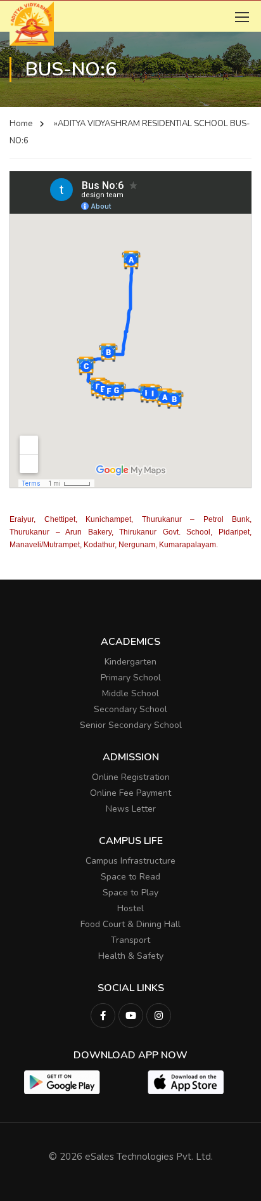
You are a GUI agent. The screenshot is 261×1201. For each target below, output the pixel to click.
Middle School (130, 693)
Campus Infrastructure (130, 861)
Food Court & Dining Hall (130, 924)
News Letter (131, 809)
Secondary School (130, 709)
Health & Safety (130, 956)
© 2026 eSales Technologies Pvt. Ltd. (131, 1156)
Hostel (130, 908)
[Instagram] (158, 1015)
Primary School (131, 678)
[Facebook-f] (103, 1015)
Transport (130, 940)
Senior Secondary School (131, 725)
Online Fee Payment (130, 793)
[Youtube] (130, 1015)
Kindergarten (130, 662)
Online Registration (131, 777)
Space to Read (130, 877)
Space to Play (130, 892)
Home (21, 123)
